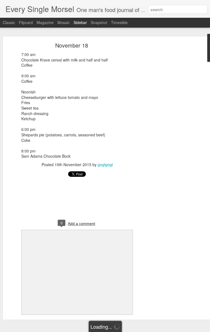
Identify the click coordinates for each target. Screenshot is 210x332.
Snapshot (99, 22)
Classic (9, 22)
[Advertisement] (163, 130)
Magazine (45, 22)
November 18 (71, 45)
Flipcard (26, 22)
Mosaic (63, 22)
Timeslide (119, 22)
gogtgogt (105, 164)
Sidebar (80, 22)
